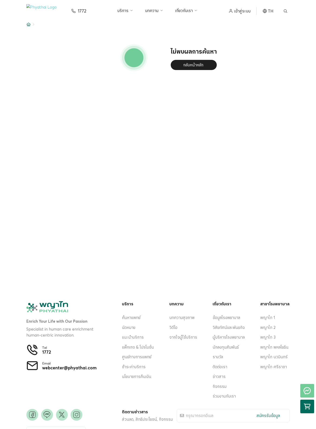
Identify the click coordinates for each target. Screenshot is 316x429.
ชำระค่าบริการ (134, 366)
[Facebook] (32, 415)
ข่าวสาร (219, 376)
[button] (44, 11)
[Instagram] (76, 415)
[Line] (47, 415)
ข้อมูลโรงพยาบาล (226, 317)
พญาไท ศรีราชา (273, 366)
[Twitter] (62, 415)
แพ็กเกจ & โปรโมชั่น (138, 347)
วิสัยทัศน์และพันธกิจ (229, 327)
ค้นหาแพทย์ (131, 317)
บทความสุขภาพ (182, 317)
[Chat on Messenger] (307, 391)
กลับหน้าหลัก (193, 64)
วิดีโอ (173, 327)
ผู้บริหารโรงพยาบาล (229, 337)
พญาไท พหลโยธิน (274, 347)
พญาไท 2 (268, 327)
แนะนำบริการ (133, 337)
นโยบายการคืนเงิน (136, 376)
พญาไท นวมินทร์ (274, 356)
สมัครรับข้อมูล (268, 415)
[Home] (29, 24)
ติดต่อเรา (220, 366)
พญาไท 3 (268, 337)
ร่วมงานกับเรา (224, 396)
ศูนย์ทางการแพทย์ (136, 356)
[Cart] (307, 407)
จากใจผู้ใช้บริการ (183, 337)
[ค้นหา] (285, 11)
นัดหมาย (128, 327)
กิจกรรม (219, 386)
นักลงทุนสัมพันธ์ (226, 347)
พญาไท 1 (267, 317)
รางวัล (218, 356)
